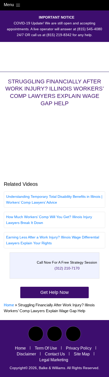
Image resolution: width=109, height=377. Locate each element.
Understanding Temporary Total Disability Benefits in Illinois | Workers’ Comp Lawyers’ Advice (54, 199)
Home (9, 305)
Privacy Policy (79, 348)
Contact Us (55, 354)
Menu (9, 5)
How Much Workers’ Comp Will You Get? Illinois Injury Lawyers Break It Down (49, 220)
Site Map (82, 354)
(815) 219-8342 (58, 35)
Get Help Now (54, 292)
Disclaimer (26, 354)
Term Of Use (46, 348)
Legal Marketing (53, 360)
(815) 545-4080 (89, 29)
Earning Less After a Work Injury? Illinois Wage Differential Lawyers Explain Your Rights (52, 240)
